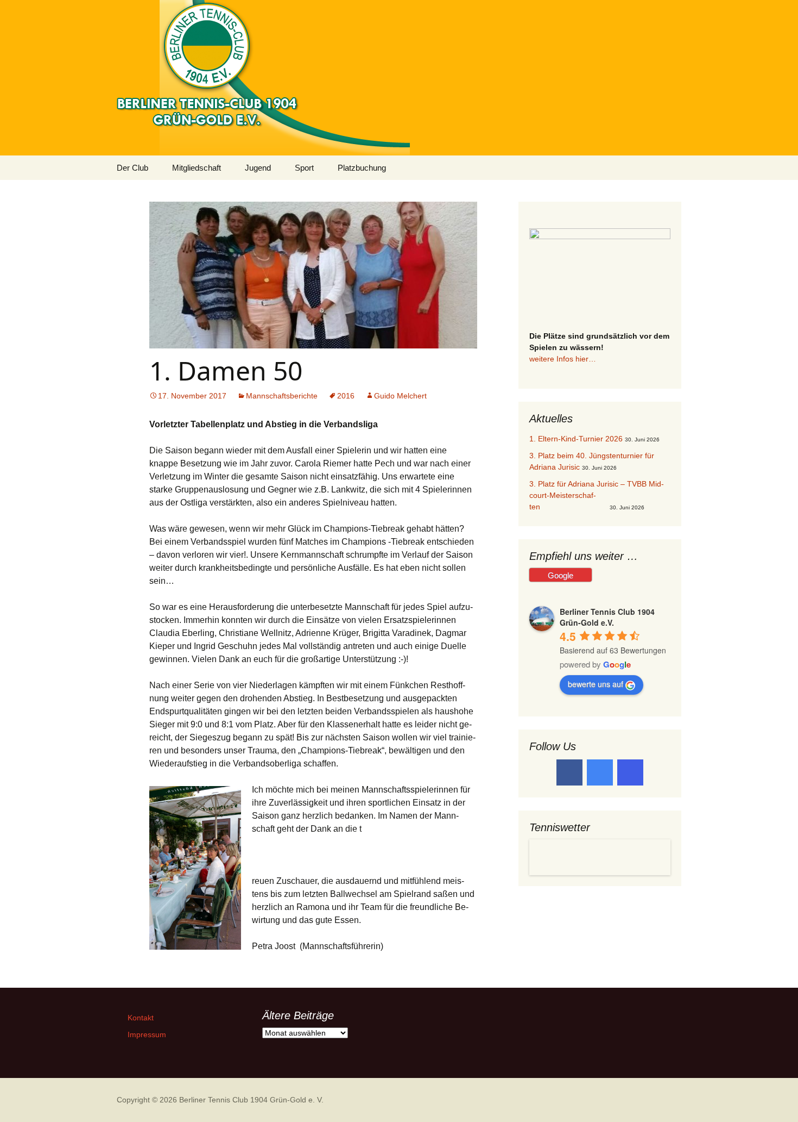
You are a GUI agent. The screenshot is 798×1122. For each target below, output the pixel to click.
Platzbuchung (362, 167)
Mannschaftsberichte (282, 395)
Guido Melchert (400, 395)
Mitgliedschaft (196, 167)
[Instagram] (630, 772)
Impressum (147, 1034)
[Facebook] (569, 772)
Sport (304, 167)
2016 (345, 395)
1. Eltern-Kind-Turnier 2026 (576, 438)
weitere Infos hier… (562, 358)
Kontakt (141, 1017)
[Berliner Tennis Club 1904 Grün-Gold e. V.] (399, 77)
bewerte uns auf (595, 683)
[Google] (600, 772)
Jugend (258, 167)
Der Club (132, 167)
